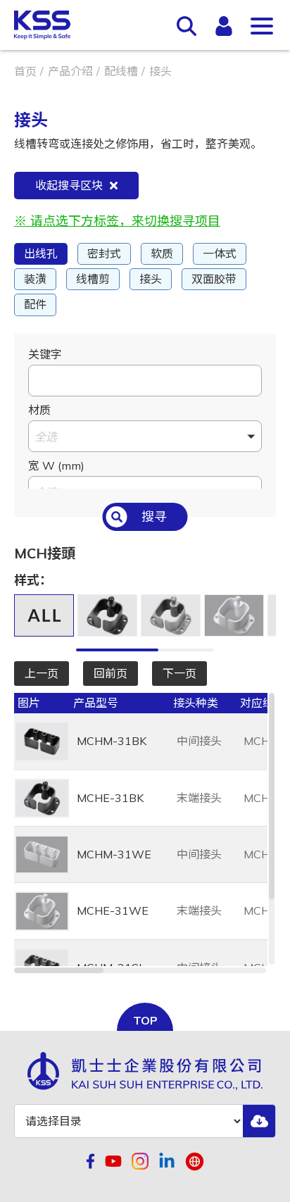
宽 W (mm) (56, 465)
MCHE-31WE (113, 910)
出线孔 (41, 253)
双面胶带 (214, 279)
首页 (25, 71)
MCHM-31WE (114, 854)
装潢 (35, 279)
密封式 (104, 253)
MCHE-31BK (110, 798)
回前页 (110, 673)
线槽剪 (93, 279)
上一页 (41, 673)
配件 (35, 304)
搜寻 (154, 516)
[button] (145, 436)
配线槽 (121, 71)
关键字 (45, 354)
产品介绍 (70, 71)
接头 (150, 279)
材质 (39, 410)
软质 (162, 253)
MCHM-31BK (111, 741)
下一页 (179, 673)
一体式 (220, 253)
